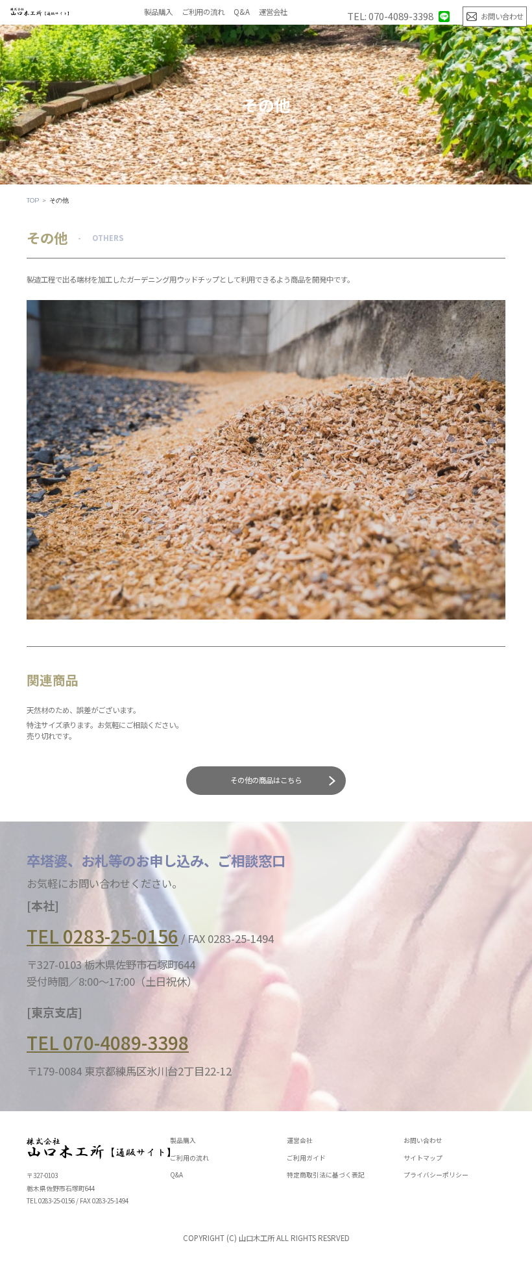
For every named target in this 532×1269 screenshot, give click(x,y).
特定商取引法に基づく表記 (326, 1175)
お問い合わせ (423, 1141)
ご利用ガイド (306, 1158)
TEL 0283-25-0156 (102, 936)
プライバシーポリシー (436, 1175)
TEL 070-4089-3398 (108, 1043)
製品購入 (158, 12)
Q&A (242, 12)
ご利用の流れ (203, 12)
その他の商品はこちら (266, 780)
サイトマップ (423, 1158)
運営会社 (273, 12)
